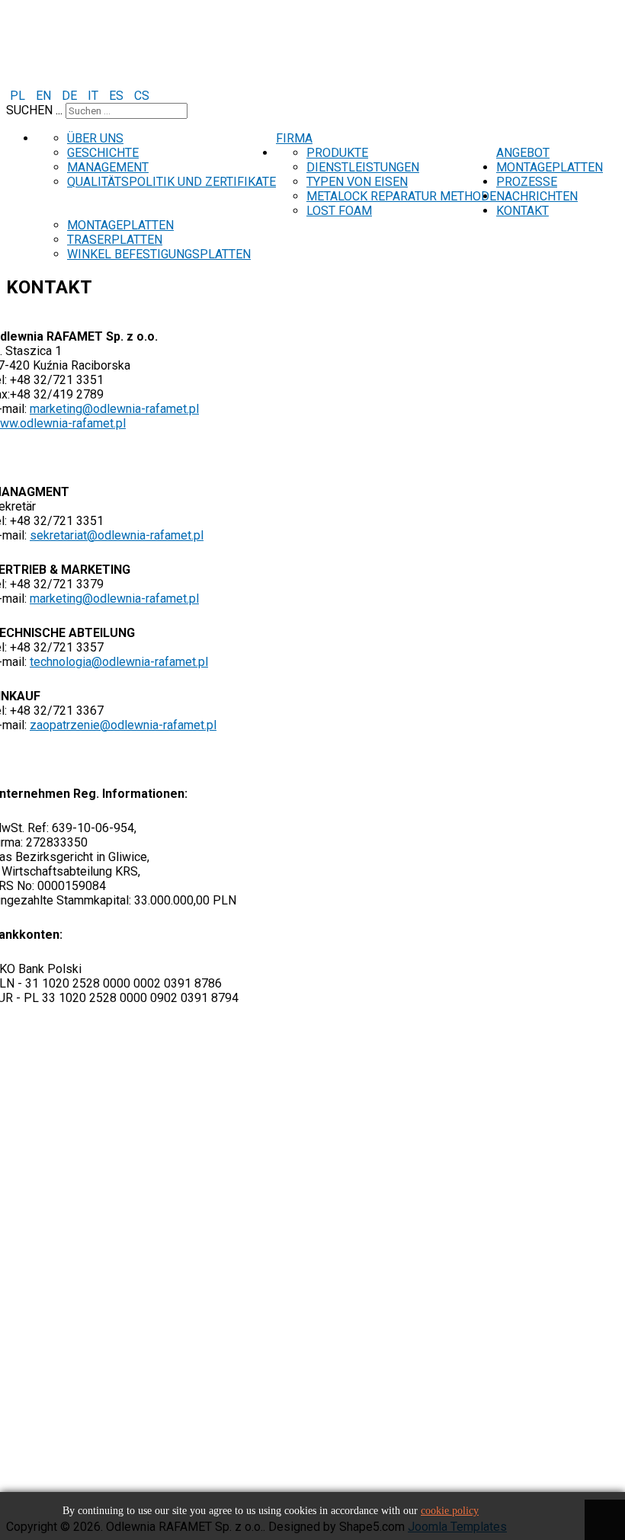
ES (118, 95)
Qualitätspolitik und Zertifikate (171, 181)
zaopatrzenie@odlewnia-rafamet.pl (123, 725)
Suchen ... (34, 110)
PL (19, 95)
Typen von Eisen (357, 181)
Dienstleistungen (362, 167)
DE (71, 95)
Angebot (523, 153)
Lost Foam (339, 210)
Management (108, 167)
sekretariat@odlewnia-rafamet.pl (117, 535)
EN (45, 95)
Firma (294, 138)
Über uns (95, 138)
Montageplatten (549, 167)
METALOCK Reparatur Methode (401, 196)
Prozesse (526, 181)
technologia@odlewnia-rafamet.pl (119, 662)
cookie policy (450, 1510)
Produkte (337, 153)
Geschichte (103, 153)
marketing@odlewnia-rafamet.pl (114, 409)
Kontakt (522, 210)
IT (94, 95)
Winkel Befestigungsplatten (159, 254)
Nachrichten (537, 196)
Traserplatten (114, 239)
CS (141, 95)
